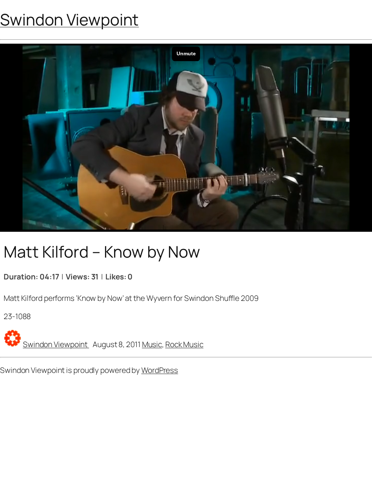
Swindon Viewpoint (69, 19)
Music (152, 344)
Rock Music (184, 344)
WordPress (159, 370)
